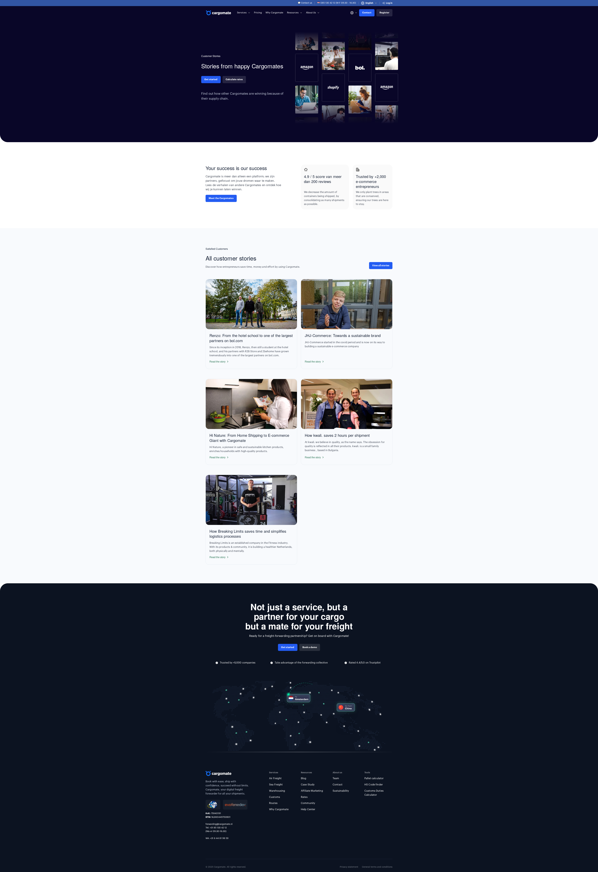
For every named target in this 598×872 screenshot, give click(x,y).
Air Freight (275, 778)
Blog (303, 778)
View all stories (380, 265)
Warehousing (277, 791)
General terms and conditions (377, 867)
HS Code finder (373, 784)
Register (384, 13)
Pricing (258, 13)
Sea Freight (276, 784)
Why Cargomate (274, 13)
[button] (369, 3)
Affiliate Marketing (312, 791)
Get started (211, 79)
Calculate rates (234, 79)
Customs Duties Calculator (374, 793)
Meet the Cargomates (221, 198)
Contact (366, 13)
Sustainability (341, 791)
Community (308, 803)
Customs (274, 797)
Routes (273, 803)
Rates (304, 797)
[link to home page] (219, 12)
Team (336, 778)
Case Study (307, 784)
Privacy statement (349, 867)
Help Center (308, 809)
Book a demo (309, 647)
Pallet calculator (374, 778)
